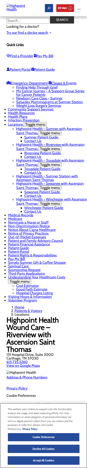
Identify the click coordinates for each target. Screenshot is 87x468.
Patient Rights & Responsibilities (32, 255)
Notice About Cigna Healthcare (32, 230)
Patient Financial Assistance (29, 244)
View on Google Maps (23, 365)
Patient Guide (44, 69)
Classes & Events (63, 83)
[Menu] (79, 9)
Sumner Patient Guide (41, 137)
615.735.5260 (17, 362)
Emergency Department (29, 83)
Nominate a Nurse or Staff (28, 222)
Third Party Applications (26, 273)
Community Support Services (30, 109)
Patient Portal (20, 69)
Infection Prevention (23, 120)
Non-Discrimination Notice (29, 226)
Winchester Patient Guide (44, 208)
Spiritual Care (18, 266)
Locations (26, 124)
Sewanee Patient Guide (42, 192)
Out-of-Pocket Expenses (27, 237)
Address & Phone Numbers (26, 377)
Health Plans (17, 116)
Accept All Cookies (43, 460)
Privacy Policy (17, 388)
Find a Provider (21, 56)
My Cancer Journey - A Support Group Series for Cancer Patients (50, 93)
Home (19, 307)
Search (62, 20)
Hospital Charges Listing (34, 293)
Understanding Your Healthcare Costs (36, 279)
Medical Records (20, 215)
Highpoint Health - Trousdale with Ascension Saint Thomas (50, 162)
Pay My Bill (44, 56)
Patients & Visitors (28, 311)
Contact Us (32, 141)
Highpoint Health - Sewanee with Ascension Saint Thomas (50, 185)
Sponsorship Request (24, 270)
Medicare (15, 219)
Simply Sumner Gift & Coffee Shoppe (37, 262)
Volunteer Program (22, 300)
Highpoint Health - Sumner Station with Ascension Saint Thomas (47, 178)
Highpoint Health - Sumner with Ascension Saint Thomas (49, 131)
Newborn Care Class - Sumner (39, 98)
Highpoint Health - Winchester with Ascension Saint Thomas (51, 201)
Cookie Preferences (43, 437)
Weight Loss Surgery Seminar (38, 105)
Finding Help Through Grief (37, 87)
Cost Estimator (27, 285)
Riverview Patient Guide (43, 153)
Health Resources (21, 113)
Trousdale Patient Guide (42, 169)
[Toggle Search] (49, 8)
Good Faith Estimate (31, 289)
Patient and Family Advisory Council (35, 240)
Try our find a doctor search (27, 32)
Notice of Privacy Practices (28, 233)
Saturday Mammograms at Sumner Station (49, 102)
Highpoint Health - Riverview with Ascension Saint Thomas (50, 146)
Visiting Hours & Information (30, 296)
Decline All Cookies (43, 448)
